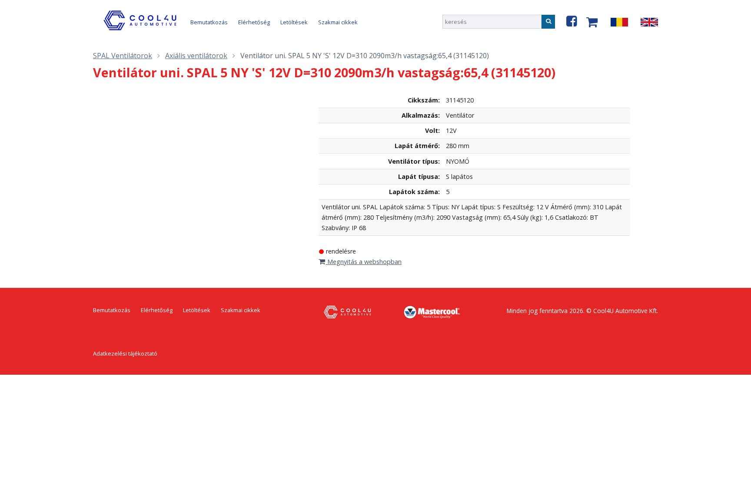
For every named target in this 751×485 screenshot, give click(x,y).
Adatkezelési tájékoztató (125, 353)
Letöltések (294, 22)
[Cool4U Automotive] (141, 30)
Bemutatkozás (209, 22)
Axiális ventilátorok (196, 55)
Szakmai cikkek (338, 22)
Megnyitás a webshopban (364, 261)
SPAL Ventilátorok (122, 55)
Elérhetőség (254, 22)
